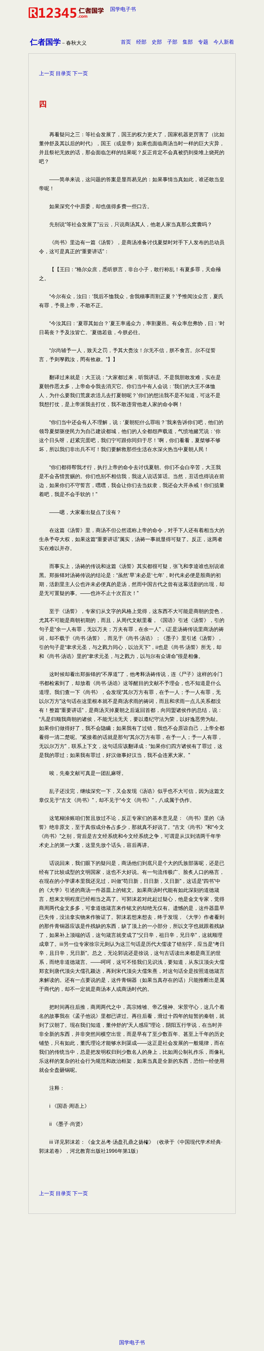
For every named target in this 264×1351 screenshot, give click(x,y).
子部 (172, 42)
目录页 (63, 73)
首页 (126, 42)
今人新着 (223, 42)
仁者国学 (45, 42)
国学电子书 (123, 9)
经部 (141, 42)
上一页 (46, 73)
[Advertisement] (132, 1286)
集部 (188, 42)
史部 (157, 42)
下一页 (80, 73)
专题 (203, 42)
